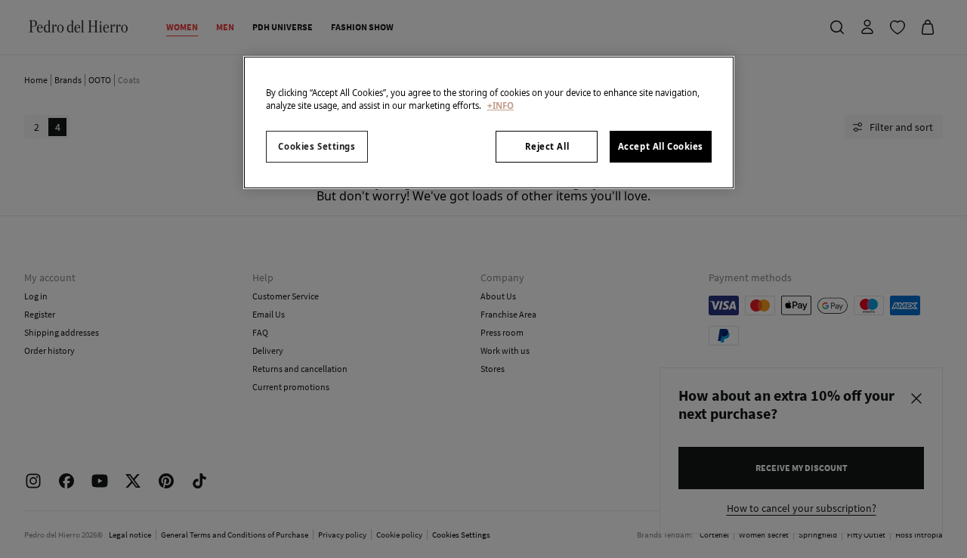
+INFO (500, 105)
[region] (488, 122)
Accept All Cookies (660, 146)
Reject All (547, 146)
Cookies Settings (316, 146)
